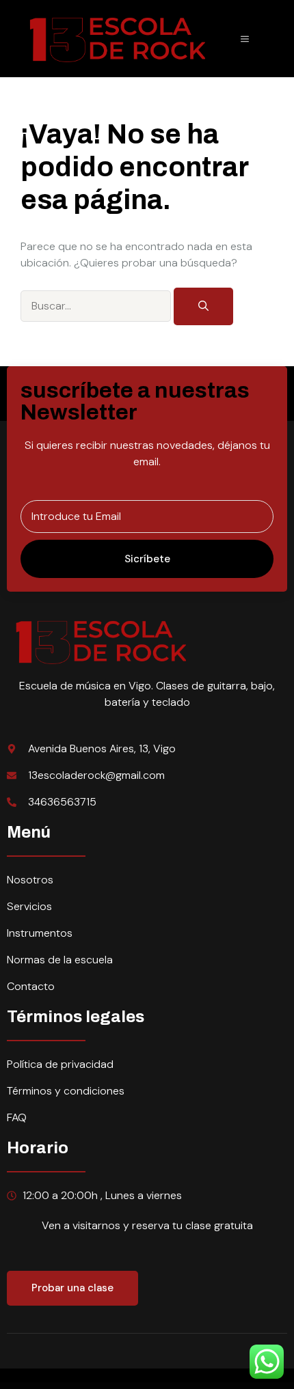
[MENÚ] (244, 39)
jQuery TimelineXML (121, 1386)
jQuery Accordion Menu (75, 1386)
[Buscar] (203, 306)
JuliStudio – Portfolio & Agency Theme (156, 1387)
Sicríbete (147, 559)
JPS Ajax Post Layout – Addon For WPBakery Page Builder (45, 1386)
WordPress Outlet (18, 1386)
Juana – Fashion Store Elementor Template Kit (185, 1386)
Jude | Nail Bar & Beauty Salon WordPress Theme (220, 1386)
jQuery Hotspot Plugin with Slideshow (98, 1386)
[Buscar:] (97, 305)
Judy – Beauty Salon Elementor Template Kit (254, 1386)
